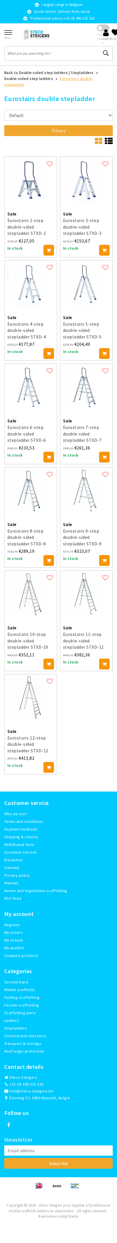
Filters (58, 130)
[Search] (106, 53)
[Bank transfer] (59, 1188)
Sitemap (11, 867)
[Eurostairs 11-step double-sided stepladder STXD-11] (86, 594)
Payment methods (20, 829)
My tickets (13, 940)
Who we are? (15, 813)
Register (12, 924)
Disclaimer (13, 859)
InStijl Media (68, 1216)
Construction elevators (25, 1035)
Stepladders (82, 72)
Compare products (21, 955)
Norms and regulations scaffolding (35, 890)
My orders (13, 932)
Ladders (11, 1020)
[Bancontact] (76, 1188)
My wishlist (14, 947)
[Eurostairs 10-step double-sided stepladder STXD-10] (30, 594)
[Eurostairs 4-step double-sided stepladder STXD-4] (30, 283)
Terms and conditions (23, 821)
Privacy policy (17, 875)
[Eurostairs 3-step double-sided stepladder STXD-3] (86, 180)
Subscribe (58, 1163)
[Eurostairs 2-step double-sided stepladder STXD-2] (30, 180)
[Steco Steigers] (36, 35)
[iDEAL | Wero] (41, 1188)
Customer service (20, 852)
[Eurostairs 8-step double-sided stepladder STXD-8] (30, 490)
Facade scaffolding (21, 1005)
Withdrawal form (19, 844)
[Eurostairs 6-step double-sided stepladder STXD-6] (30, 387)
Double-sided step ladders (28, 78)
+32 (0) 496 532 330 (26, 1084)
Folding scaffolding (21, 997)
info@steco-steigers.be (31, 1091)
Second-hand (16, 982)
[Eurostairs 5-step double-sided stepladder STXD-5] (86, 283)
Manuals (11, 882)
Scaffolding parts (20, 1012)
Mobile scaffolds (19, 989)
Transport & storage (22, 1043)
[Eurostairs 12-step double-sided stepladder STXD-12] (30, 697)
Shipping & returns (21, 836)
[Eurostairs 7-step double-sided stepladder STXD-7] (86, 387)
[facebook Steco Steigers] (8, 1125)
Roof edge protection (24, 1051)
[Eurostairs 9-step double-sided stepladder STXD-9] (86, 490)
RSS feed (12, 898)
